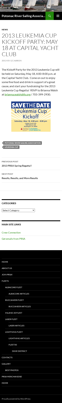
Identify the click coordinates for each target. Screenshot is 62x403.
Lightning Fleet (14, 332)
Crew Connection (11, 232)
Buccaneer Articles (20, 306)
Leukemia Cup (11, 147)
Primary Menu (58, 16)
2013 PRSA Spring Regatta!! (17, 163)
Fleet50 (13, 344)
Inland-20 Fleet (13, 313)
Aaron (18, 60)
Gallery (6, 364)
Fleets (5, 281)
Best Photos (11, 370)
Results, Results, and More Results (20, 176)
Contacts (7, 357)
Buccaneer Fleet (14, 300)
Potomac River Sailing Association (23, 16)
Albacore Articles (19, 293)
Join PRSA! (7, 274)
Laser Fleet (11, 319)
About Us (7, 268)
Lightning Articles (19, 338)
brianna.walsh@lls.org (17, 94)
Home (5, 262)
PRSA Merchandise (12, 376)
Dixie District (19, 351)
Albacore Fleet (13, 287)
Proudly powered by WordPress (16, 398)
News (5, 29)
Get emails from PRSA (13, 238)
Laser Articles (16, 325)
